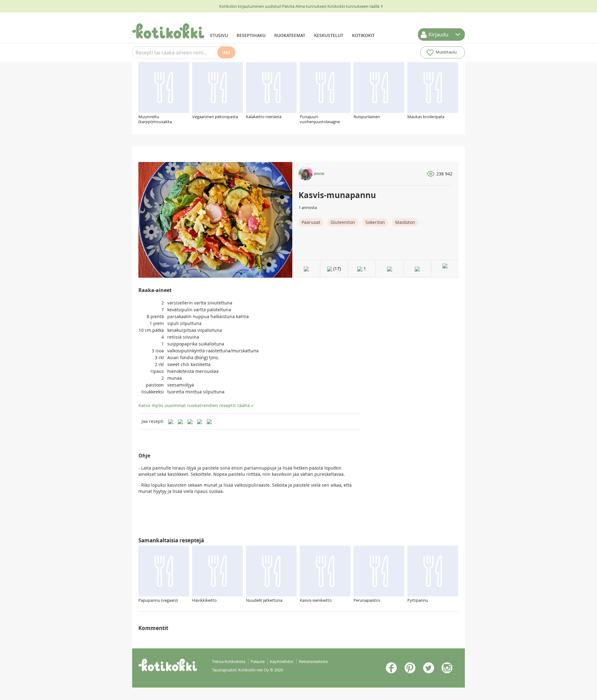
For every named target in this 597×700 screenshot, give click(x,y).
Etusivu (219, 35)
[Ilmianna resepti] (445, 268)
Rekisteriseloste (313, 661)
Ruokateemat (289, 35)
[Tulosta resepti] (389, 268)
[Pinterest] (180, 421)
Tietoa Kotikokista (228, 661)
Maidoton (405, 222)
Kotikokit (363, 35)
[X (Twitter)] (209, 421)
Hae (226, 52)
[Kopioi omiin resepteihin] (417, 268)
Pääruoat (311, 222)
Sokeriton (375, 222)
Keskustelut (328, 35)
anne (318, 173)
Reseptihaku (251, 35)
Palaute (258, 661)
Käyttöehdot (282, 661)
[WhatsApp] (199, 421)
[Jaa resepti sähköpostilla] (170, 421)
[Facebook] (189, 421)
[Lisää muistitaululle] (306, 268)
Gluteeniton (343, 222)
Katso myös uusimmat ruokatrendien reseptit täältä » (195, 405)
